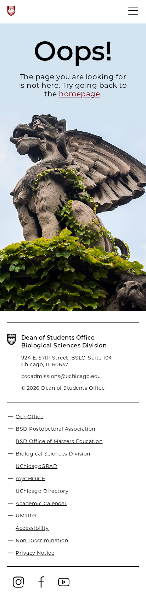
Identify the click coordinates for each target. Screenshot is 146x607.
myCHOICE (30, 478)
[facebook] (41, 586)
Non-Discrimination (42, 540)
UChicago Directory (42, 491)
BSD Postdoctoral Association (55, 429)
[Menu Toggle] (133, 14)
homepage (79, 94)
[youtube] (63, 586)
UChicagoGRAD (36, 466)
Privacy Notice (35, 553)
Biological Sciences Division (53, 454)
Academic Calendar (41, 503)
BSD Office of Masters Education (59, 441)
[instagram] (18, 586)
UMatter (26, 515)
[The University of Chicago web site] (11, 10)
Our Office (29, 416)
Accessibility (32, 528)
